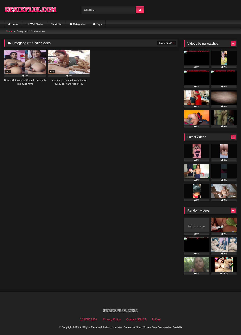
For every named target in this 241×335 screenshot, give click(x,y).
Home (14, 24)
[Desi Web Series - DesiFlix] (30, 10)
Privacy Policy (112, 319)
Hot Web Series (34, 24)
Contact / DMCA (136, 319)
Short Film (56, 24)
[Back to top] (230, 324)
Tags (99, 24)
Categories (79, 24)
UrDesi (156, 319)
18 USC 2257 (88, 319)
